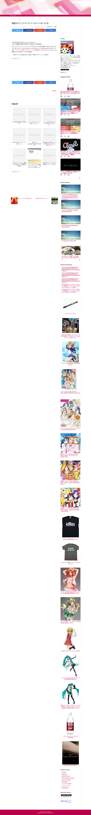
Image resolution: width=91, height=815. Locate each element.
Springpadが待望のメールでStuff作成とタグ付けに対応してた (49, 144)
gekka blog (64, 774)
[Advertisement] (34, 37)
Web (55, 26)
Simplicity (49, 811)
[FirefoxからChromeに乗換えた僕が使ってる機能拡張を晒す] (19, 155)
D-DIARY (64, 772)
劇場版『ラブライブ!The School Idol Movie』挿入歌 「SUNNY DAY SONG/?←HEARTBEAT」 (70, 510)
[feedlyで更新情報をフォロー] (75, 2)
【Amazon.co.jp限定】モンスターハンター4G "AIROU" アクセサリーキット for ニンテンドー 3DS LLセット (70, 336)
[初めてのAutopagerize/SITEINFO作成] (34, 135)
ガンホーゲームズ (66, 785)
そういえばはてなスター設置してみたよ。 (34, 122)
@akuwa (54, 90)
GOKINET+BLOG (66, 776)
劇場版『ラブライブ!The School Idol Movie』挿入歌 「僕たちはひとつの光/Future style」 (69, 455)
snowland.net (65, 781)
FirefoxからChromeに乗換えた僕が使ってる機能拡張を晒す (19, 164)
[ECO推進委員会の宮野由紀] (19, 114)
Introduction (13, 15)
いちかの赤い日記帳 (66, 783)
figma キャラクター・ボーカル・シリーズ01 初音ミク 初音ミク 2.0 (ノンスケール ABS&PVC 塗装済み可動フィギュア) (71, 707)
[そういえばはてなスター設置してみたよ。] (34, 114)
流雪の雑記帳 (65, 787)
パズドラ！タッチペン (70, 313)
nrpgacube (16, 2)
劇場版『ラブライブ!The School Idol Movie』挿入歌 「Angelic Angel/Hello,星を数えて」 (70, 483)
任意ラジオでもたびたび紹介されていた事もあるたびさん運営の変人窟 (31, 48)
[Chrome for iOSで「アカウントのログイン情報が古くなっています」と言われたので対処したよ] (34, 155)
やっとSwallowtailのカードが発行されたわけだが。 (49, 123)
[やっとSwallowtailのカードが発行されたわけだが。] (49, 114)
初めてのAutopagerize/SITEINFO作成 (34, 144)
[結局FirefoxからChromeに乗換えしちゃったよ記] (49, 155)
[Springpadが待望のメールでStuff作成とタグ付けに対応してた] (49, 135)
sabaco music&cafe (66, 779)
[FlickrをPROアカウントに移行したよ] (19, 135)
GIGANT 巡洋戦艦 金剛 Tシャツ (70, 539)
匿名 (74, 287)
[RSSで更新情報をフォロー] (78, 2)
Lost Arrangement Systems (68, 778)
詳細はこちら (64, 72)
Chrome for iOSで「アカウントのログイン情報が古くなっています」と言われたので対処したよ (34, 165)
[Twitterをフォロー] (73, 2)
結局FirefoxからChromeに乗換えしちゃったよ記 (49, 163)
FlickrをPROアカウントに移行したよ (19, 143)
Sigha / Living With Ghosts (70, 765)
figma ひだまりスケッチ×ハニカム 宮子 (70, 650)
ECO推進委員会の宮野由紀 (19, 122)
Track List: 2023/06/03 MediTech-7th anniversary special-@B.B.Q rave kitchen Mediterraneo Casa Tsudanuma (71, 268)
